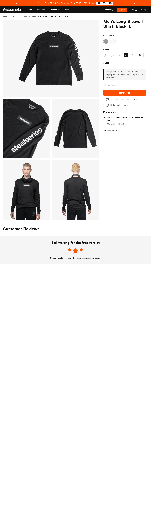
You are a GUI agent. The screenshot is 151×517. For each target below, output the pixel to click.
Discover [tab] (53, 10)
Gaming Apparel (28, 16)
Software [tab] (41, 10)
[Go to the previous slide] (16, 3)
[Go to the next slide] (134, 3)
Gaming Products (11, 16)
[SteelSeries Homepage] (14, 9)
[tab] (109, 9)
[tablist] (43, 9)
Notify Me (124, 92)
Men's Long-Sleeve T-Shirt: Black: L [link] (54, 16)
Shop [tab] (30, 10)
